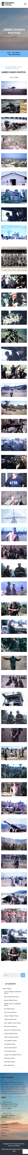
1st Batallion (4, 1124)
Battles (3, 1133)
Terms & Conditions (14, 1146)
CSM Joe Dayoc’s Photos (11, 1037)
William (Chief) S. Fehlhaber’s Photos (12, 1004)
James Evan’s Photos (10, 1019)
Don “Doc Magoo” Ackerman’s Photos (12, 992)
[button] (25, 4)
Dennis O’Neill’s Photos (10, 1000)
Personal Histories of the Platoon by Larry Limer (9, 1106)
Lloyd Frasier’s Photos (10, 1047)
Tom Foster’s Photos (10, 1051)
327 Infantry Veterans (17, 1144)
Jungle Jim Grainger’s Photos (12, 1055)
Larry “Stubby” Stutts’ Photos (12, 1023)
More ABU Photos (9, 1065)
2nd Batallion (4, 1127)
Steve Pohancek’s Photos (11, 997)
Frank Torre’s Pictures (10, 1012)
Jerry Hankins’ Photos (10, 1040)
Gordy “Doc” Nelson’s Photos (12, 1030)
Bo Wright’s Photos (9, 1062)
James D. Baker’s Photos (11, 1016)
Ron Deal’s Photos (9, 1009)
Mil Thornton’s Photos (10, 1026)
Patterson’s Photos (9, 1058)
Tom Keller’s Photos (10, 1044)
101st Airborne (5, 1130)
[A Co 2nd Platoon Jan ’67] (14, 259)
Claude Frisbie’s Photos (11, 1033)
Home (8, 52)
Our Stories (4, 1135)
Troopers (3, 1122)
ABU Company (16, 52)
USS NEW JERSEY (8, 1115)
